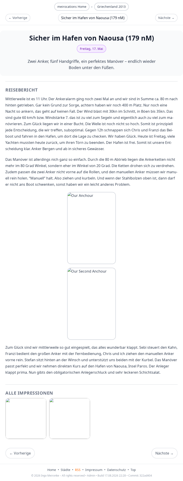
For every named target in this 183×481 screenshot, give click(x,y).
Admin (91, 475)
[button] (91, 228)
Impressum (93, 470)
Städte (65, 470)
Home (51, 470)
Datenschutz (116, 470)
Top (133, 470)
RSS (78, 470)
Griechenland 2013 (111, 6)
